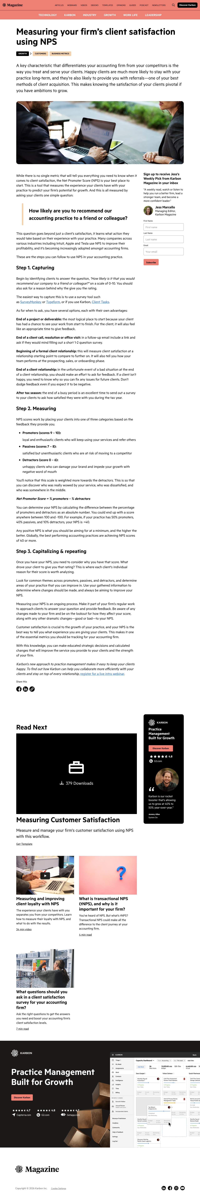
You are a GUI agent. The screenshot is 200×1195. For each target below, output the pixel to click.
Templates (107, 5)
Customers (40, 53)
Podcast (144, 5)
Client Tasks (100, 301)
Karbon (69, 15)
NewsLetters (159, 5)
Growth (110, 15)
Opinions (121, 5)
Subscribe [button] (151, 262)
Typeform (53, 301)
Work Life (130, 15)
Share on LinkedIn (25, 689)
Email (146, 245)
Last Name (148, 233)
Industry (89, 15)
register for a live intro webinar (102, 673)
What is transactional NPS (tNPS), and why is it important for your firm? (103, 904)
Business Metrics (60, 53)
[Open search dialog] (173, 5)
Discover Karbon (187, 4)
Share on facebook (19, 689)
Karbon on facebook (170, 1188)
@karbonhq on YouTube (182, 1188)
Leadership (153, 15)
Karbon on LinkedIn (164, 1188)
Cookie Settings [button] (58, 1188)
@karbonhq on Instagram (176, 1188)
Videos (84, 5)
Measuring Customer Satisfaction (68, 819)
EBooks (94, 5)
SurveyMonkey (31, 301)
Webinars (72, 5)
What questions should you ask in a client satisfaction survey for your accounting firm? (41, 999)
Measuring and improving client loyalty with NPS (40, 901)
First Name (148, 221)
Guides (132, 5)
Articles (59, 5)
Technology (47, 15)
